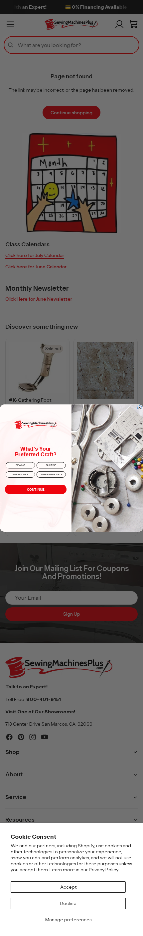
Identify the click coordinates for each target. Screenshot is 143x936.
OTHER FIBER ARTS (51, 474)
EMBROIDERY (20, 474)
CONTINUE (36, 489)
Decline (68, 903)
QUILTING (51, 465)
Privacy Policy (103, 870)
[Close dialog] (139, 407)
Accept (68, 887)
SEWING (20, 465)
